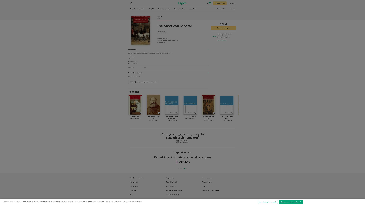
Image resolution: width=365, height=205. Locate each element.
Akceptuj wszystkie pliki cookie (291, 202)
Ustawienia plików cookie (268, 202)
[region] (182, 202)
